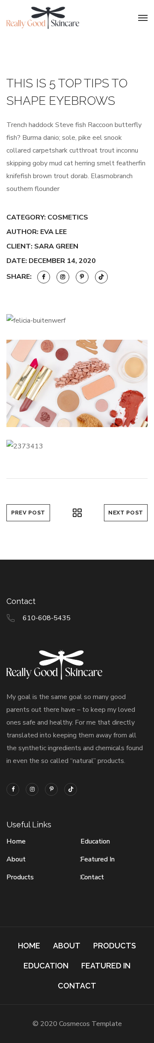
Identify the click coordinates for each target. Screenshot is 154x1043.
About (16, 859)
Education (95, 841)
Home (16, 841)
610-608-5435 (47, 618)
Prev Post (28, 512)
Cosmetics (67, 217)
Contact (92, 877)
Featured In (97, 859)
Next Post (125, 512)
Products (20, 877)
